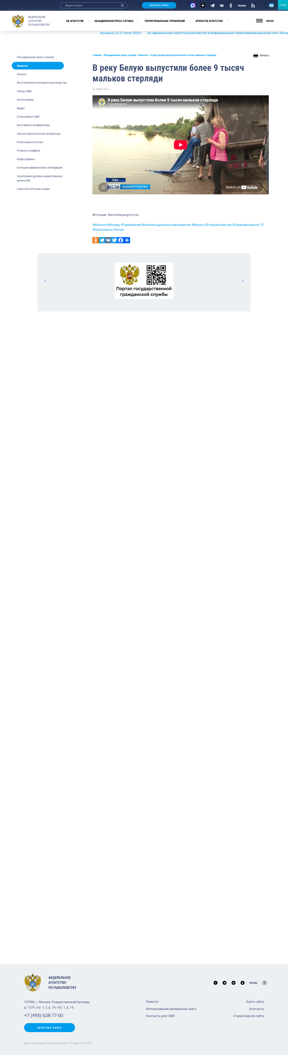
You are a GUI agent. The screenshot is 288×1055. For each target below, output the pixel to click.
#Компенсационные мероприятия (166, 225)
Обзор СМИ (24, 91)
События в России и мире (33, 188)
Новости (22, 65)
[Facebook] (121, 240)
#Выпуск (197, 225)
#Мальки (99, 225)
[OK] (231, 5)
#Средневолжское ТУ (248, 225)
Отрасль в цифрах (28, 150)
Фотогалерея (25, 99)
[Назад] (45, 281)
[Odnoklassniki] (95, 240)
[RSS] (253, 5)
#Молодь (113, 225)
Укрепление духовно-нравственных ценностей (39, 178)
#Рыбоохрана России (108, 230)
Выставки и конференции (33, 125)
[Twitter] (114, 240)
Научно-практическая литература (39, 133)
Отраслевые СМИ (28, 116)
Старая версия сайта (248, 1016)
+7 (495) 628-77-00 (43, 1015)
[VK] (222, 5)
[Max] (192, 5)
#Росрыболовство (218, 225)
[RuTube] (242, 5)
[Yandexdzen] (202, 5)
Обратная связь (159, 5)
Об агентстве (75, 21)
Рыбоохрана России (30, 142)
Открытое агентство (209, 21)
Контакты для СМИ (160, 1016)
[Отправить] (127, 240)
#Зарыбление (131, 225)
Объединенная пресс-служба (113, 21)
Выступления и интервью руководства (42, 82)
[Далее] (242, 281)
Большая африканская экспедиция (39, 167)
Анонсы (22, 74)
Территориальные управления (164, 21)
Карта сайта (255, 1002)
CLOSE (282, 5)
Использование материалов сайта (171, 1009)
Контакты (256, 1009)
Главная (96, 55)
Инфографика (26, 159)
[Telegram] (212, 5)
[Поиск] (122, 5)
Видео (21, 108)
